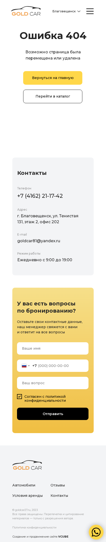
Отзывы (58, 485)
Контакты (59, 495)
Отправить (53, 414)
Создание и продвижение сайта (40, 536)
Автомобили (23, 485)
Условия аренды (27, 495)
